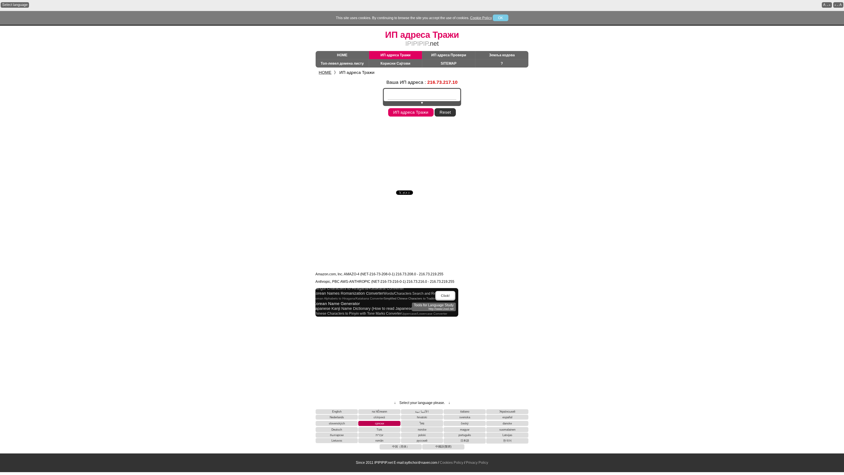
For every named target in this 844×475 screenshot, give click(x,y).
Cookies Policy (451, 462)
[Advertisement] (422, 152)
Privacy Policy (477, 462)
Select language (15, 5)
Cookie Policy (481, 18)
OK (500, 18)
